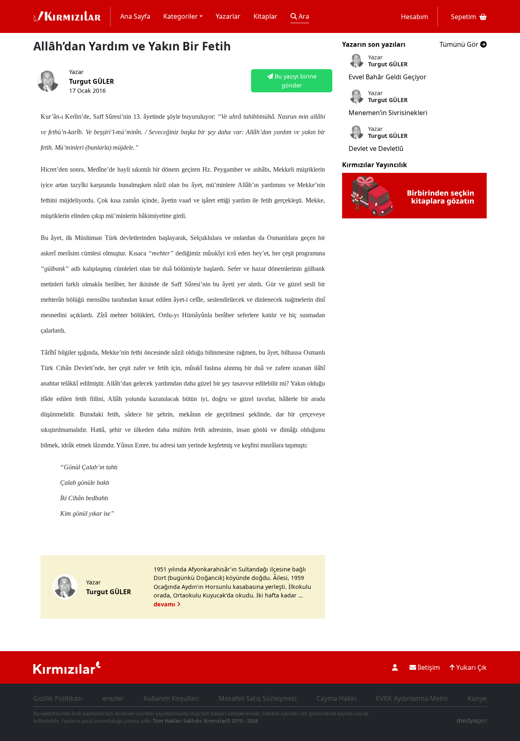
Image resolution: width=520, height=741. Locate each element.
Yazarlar (228, 16)
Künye (477, 698)
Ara (303, 16)
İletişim (428, 667)
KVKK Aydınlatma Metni (412, 698)
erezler (113, 698)
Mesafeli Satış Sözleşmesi (258, 698)
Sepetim (463, 16)
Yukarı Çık (471, 667)
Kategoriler (180, 16)
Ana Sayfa (135, 16)
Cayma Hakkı (336, 698)
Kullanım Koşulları (171, 698)
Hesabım (414, 16)
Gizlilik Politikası (57, 698)
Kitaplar (265, 16)
